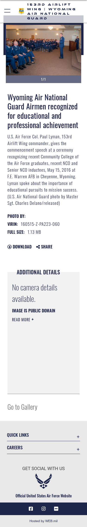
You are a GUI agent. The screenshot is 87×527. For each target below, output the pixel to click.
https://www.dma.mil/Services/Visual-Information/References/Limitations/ (40, 385)
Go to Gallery (22, 406)
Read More (22, 319)
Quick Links (18, 434)
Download (22, 247)
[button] (7, 11)
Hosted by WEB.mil (43, 521)
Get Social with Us (43, 468)
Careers (15, 447)
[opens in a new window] (56, 508)
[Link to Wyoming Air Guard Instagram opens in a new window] (43, 508)
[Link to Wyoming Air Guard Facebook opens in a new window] (30, 508)
